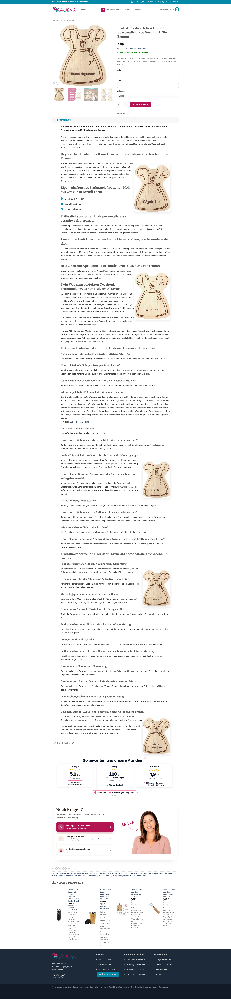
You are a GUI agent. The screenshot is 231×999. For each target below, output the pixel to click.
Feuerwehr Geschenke (164, 965)
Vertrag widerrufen (107, 974)
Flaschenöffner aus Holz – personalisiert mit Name (169, 893)
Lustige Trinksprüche (163, 960)
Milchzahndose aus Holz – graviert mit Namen (137, 893)
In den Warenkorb (141, 104)
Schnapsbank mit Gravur (136, 970)
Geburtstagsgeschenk (77, 873)
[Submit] (103, 10)
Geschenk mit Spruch (122, 873)
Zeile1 (120, 70)
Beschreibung (64, 120)
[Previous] (56, 55)
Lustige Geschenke (104, 876)
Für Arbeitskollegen (62, 873)
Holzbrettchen (92, 876)
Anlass (118, 9)
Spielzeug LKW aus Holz (136, 965)
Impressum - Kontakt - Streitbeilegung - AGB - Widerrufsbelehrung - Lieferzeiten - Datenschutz (133, 987)
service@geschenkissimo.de (108, 970)
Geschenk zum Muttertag (138, 873)
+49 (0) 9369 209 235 (106, 965)
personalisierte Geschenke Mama (134, 876)
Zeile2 (119, 81)
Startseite (55, 20)
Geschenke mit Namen (65, 876)
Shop (63, 20)
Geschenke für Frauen (155, 873)
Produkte (138, 9)
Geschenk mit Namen (106, 873)
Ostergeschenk (117, 876)
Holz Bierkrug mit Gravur (136, 960)
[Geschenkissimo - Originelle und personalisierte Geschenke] (64, 10)
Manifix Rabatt (161, 974)
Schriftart (121, 91)
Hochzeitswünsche (163, 970)
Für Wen (110, 9)
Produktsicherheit (65, 743)
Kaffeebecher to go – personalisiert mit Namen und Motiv (105, 894)
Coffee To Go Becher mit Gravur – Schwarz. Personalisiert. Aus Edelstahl (73, 895)
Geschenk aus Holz (92, 873)
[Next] (109, 55)
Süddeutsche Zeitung (79, 422)
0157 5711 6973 (104, 960)
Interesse (128, 9)
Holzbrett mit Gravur (80, 876)
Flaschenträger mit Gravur (137, 974)
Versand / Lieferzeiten (138, 49)
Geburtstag (70, 20)
